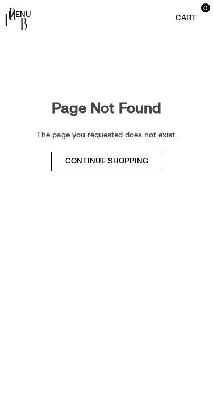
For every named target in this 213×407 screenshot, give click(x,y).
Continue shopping (106, 161)
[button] (186, 13)
